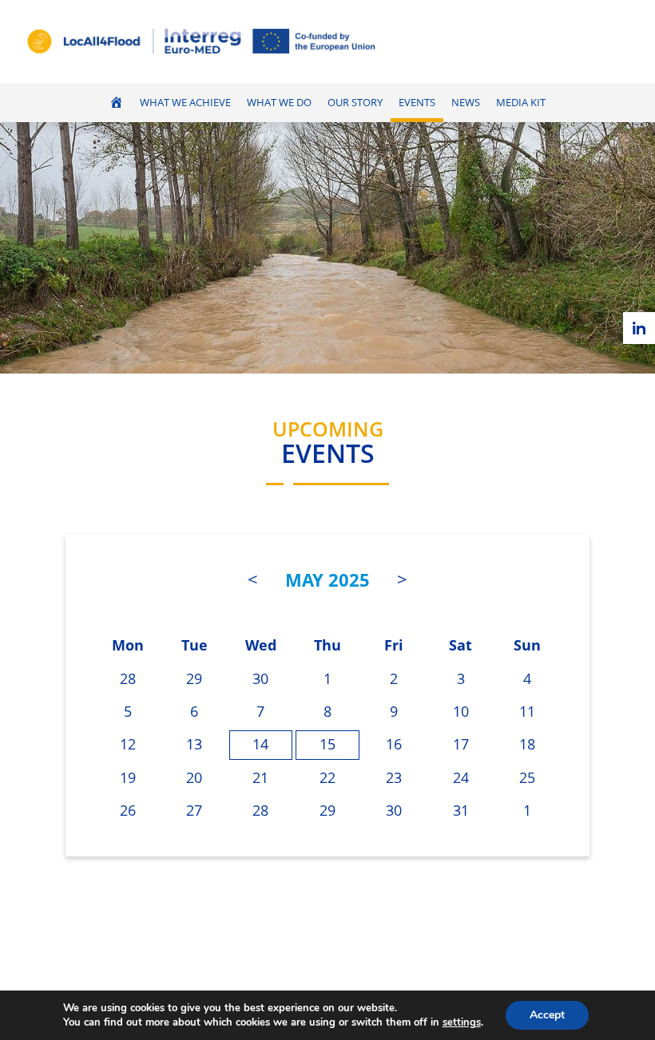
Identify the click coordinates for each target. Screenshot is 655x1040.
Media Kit (521, 102)
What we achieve (185, 102)
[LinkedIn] (639, 328)
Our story (355, 102)
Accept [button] (547, 1014)
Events (417, 102)
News (465, 102)
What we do (279, 102)
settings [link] (462, 1022)
